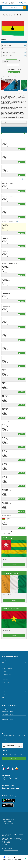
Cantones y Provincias (7, 668)
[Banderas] (16, 768)
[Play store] (14, 800)
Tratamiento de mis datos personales (10, 753)
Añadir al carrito (14, 72)
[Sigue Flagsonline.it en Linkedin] (10, 778)
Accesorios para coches (7, 719)
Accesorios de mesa (6, 717)
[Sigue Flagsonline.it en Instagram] (3, 778)
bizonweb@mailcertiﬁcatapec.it (11, 850)
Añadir (22, 149)
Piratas (3, 694)
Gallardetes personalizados (8, 685)
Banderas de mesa (6, 700)
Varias (3, 697)
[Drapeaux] (12, 768)
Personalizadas (5, 679)
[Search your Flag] (24, 7)
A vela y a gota (5, 682)
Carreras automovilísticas (7, 677)
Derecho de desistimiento (8, 821)
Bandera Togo (8, 538)
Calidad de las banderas (7, 823)
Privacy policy (5, 825)
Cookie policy (5, 828)
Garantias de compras (7, 817)
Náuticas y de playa (6, 674)
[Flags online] (8, 768)
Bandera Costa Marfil (10, 573)
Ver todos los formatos (11, 59)
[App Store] (14, 805)
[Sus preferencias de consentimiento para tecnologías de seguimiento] (25, 858)
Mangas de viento (6, 689)
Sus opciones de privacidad (12, 857)
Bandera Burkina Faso (11, 609)
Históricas (4, 691)
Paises (3, 663)
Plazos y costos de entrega (8, 819)
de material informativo (17, 754)
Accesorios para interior (7, 711)
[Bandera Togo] (14, 548)
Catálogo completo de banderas (10, 656)
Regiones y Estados (6, 665)
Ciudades (4, 671)
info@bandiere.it (8, 848)
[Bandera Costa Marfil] (14, 584)
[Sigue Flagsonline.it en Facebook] (16, 778)
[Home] (8, 2)
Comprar (14, 564)
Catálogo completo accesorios (9, 705)
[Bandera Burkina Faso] (14, 619)
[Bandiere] (3, 768)
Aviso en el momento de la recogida (11, 859)
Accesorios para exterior (7, 714)
